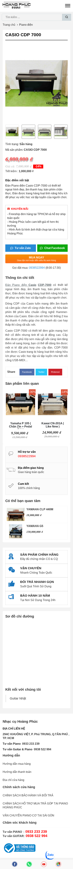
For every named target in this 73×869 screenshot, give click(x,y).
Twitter (41, 372)
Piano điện (26, 24)
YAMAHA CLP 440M (39, 509)
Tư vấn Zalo (22, 248)
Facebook (27, 372)
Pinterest (55, 372)
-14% (38, 166)
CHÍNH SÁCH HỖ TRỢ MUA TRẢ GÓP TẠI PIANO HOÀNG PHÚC (35, 805)
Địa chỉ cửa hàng (13, 779)
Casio (32, 284)
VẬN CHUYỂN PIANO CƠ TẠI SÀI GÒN (28, 815)
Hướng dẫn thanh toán (17, 771)
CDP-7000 (44, 284)
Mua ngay (36, 259)
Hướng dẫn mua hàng (17, 763)
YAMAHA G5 (34, 526)
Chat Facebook (54, 248)
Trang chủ (9, 24)
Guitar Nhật (18, 698)
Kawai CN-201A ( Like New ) (52, 425)
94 (49, 749)
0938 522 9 (41, 749)
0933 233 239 (31, 743)
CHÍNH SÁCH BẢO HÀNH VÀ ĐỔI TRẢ (28, 795)
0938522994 (37, 267)
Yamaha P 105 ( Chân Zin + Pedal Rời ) (20, 425)
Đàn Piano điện (17, 284)
